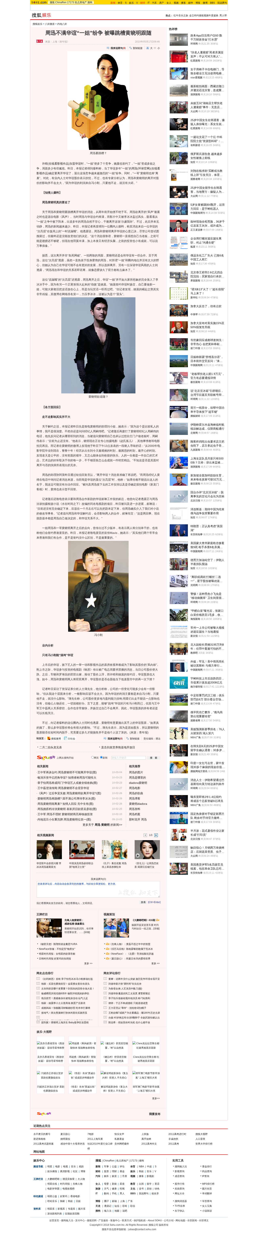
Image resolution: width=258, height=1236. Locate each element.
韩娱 (70, 1201)
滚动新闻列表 (54, 1213)
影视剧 (150, 1176)
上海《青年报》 (60, 41)
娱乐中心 (39, 1160)
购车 (106, 1176)
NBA (141, 1166)
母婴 (106, 1183)
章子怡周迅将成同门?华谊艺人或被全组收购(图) (67, 782)
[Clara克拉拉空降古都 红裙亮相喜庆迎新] (146, 1046)
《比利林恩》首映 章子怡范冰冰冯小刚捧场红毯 (67, 979)
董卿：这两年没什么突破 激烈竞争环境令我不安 (134, 979)
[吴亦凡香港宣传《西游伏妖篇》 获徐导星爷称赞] (50, 1046)
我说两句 (222, 2)
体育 (120, 2)
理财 (114, 1171)
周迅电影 (134, 788)
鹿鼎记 (107, 1206)
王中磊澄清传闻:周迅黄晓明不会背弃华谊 (63, 788)
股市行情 (179, 1183)
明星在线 (52, 1183)
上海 (122, 1201)
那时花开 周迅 (138, 819)
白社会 (71, 738)
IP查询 (205, 1176)
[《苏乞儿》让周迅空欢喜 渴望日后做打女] (147, 849)
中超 (149, 1166)
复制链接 (138, 48)
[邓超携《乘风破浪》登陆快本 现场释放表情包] (82, 1046)
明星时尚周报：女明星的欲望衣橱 (57, 953)
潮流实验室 (68, 1179)
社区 (75, 1171)
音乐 (73, 1166)
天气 (106, 1188)
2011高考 (174, 1143)
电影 (57, 1166)
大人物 (81, 1179)
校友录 (155, 1193)
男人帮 (223, 15)
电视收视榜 (68, 1188)
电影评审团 (53, 1188)
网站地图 (180, 1220)
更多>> (156, 1098)
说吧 (124, 1210)
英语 (157, 1183)
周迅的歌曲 (136, 793)
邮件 (190, 2)
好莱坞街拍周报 (62, 958)
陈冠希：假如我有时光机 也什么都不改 (129, 1022)
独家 (62, 1201)
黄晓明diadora (138, 803)
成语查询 (179, 1176)
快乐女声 (119, 1134)
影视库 (61, 1208)
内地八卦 (62, 24)
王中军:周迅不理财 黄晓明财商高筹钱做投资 (65, 814)
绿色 (157, 1188)
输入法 (107, 1210)
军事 (106, 1166)
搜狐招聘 (92, 1220)
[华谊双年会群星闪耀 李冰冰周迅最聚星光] (49, 849)
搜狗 (89, 2)
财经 (98, 1171)
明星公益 (52, 1196)
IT (149, 2)
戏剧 (81, 1166)
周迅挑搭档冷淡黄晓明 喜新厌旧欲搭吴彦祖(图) (67, 809)
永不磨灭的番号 (41, 1134)
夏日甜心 (65, 1134)
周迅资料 (134, 809)
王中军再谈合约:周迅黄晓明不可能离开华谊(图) (67, 772)
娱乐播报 (52, 1171)
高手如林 (146, 1138)
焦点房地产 (81, 2)
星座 (122, 1183)
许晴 (45, 163)
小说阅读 (207, 1210)
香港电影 (75, 1196)
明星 (49, 1166)
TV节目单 (180, 1206)
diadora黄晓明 (138, 782)
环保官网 (144, 168)
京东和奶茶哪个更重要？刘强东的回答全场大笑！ (68, 988)
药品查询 (207, 1171)
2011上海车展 (95, 1138)
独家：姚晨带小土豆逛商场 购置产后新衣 (63, 1003)
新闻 (98, 1166)
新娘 (114, 1183)
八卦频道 (50, 24)
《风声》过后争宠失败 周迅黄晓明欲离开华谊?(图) (69, 793)
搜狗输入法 (181, 1166)
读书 (141, 1188)
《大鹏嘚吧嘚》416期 (144, 920)
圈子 (106, 1201)
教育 (132, 1183)
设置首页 (54, 1220)
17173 (70, 2)
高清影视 (65, 1171)
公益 (114, 1166)
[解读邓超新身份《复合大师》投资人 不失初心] (114, 1075)
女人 (168, 2)
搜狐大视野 (202, 1134)
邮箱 (114, 1201)
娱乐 (131, 2)
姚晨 (117, 163)
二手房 (123, 1176)
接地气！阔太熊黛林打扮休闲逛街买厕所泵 (64, 1012)
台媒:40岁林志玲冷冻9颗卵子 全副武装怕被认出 (134, 1017)
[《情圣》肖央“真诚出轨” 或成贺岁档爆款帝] (82, 1075)
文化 (132, 1188)
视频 (176, 2)
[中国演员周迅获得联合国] (81, 849)
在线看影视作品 (59, 163)
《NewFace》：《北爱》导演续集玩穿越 (131, 953)
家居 (114, 1176)
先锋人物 (77, 1183)
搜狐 (52, 2)
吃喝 (122, 1188)
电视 (65, 1166)
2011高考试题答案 (43, 1143)
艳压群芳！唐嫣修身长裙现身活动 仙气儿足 (64, 998)
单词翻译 (207, 1193)
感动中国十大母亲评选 (72, 1143)
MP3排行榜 (208, 1183)
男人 (122, 1193)
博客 (198, 2)
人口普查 (200, 1138)
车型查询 (207, 1201)
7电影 (90, 1134)
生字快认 (179, 1210)
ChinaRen (61, 2)
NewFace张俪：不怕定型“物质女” (57, 949)
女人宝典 (207, 1206)
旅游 (98, 1188)
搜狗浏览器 (181, 1201)
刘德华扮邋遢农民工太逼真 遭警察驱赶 (129, 993)
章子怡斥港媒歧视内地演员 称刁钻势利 (129, 998)
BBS (212, 2)
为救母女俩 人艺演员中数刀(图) (125, 988)
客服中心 (115, 1220)
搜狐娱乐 (37, 24)
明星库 (51, 1208)
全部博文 (204, 1220)
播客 (183, 2)
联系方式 (127, 1220)
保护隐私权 (140, 1220)
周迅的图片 (136, 772)
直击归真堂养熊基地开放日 (118, 747)
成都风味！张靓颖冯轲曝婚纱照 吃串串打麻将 (65, 1008)
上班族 (145, 1134)
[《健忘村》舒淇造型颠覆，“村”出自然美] (114, 1046)
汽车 (154, 2)
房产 (161, 2)
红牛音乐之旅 (181, 15)
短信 (116, 1206)
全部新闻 (192, 1220)
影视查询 (179, 1171)
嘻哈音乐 (52, 1201)
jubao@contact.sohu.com (142, 1229)
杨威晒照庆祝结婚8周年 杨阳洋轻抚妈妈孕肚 (65, 993)
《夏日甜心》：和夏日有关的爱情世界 (129, 958)
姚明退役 (65, 1138)
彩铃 (124, 1206)
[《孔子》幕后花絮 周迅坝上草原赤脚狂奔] (114, 849)
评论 (122, 1166)
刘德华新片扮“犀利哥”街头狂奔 (124, 983)
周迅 (134, 168)
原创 (149, 1188)
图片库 (81, 1208)
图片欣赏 (207, 1188)
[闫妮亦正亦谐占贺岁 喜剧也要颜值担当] (50, 1075)
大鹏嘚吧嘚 (53, 1179)
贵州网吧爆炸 (121, 1143)
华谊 (78, 163)
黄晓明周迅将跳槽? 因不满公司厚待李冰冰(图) (66, 798)
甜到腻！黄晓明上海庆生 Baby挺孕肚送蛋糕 (65, 1022)
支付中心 (80, 1220)
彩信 (132, 1206)
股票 (106, 1171)
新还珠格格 (39, 1138)
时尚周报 (65, 1183)
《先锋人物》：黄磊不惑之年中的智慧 (129, 944)
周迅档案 (134, 814)
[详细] (87, 932)
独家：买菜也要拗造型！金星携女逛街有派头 (65, 983)
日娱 (78, 1201)
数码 (106, 1193)
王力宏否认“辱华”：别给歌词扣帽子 (127, 1008)
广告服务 (103, 1220)
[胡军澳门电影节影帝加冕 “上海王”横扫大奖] (146, 1075)
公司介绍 (169, 1220)
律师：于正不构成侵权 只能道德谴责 (128, 1003)
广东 (130, 1201)
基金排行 (207, 1166)
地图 (116, 1210)
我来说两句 (97, 879)
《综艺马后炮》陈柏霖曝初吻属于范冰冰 (131, 949)
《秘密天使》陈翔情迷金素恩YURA (58, 944)
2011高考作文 (149, 1143)
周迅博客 (134, 798)
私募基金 (119, 1138)
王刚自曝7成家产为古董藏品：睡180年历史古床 (134, 1012)
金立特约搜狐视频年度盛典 (203, 15)
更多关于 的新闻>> (102, 824)
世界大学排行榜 (204, 1143)
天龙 (98, 1206)
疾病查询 (179, 1188)
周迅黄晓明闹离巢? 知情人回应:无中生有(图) (65, 803)
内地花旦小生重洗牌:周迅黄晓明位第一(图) (64, 819)
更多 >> (88, 963)
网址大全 (179, 1193)
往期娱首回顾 (72, 1213)
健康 (114, 1188)
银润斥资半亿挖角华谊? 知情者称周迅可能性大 (66, 777)
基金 (122, 1171)
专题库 (71, 1208)
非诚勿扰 (173, 1138)
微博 (205, 2)
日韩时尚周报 (46, 958)
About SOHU (155, 1220)
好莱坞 (63, 1196)
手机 (114, 1193)
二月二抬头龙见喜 (50, 747)
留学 (149, 1183)
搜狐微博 (56, 738)
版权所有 (164, 1225)
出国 (141, 1183)
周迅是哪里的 (137, 777)
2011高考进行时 (177, 1134)
